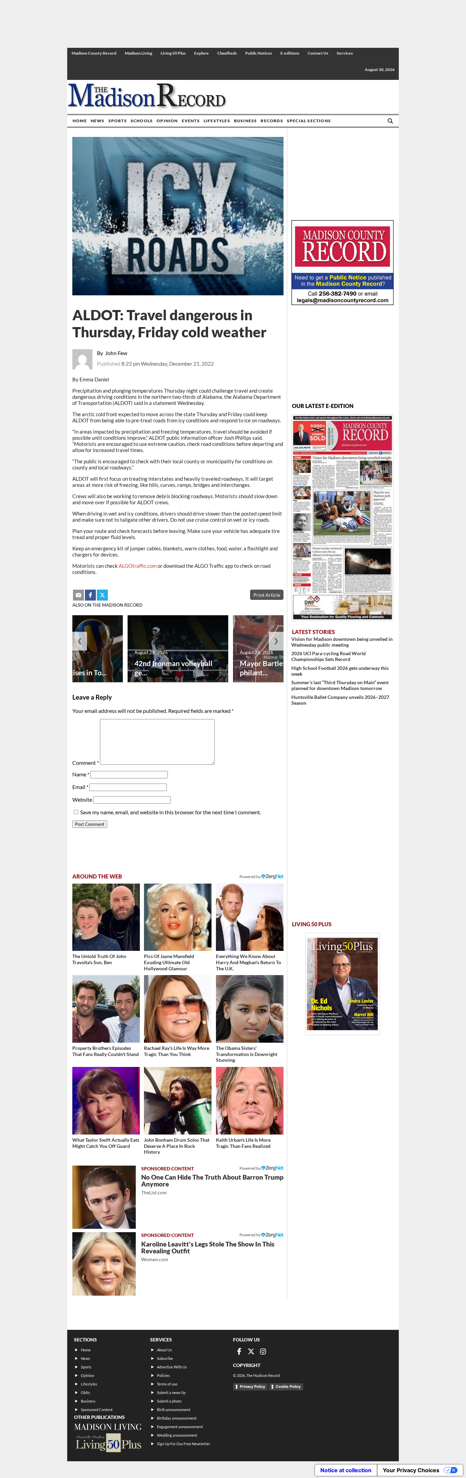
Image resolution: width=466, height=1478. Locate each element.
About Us (164, 1350)
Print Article (266, 595)
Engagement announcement (180, 1426)
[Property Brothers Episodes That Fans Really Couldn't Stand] (106, 1009)
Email (80, 787)
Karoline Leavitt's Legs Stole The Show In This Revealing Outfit (207, 1251)
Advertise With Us (172, 1367)
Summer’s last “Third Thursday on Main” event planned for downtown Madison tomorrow (340, 685)
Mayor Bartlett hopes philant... (274, 668)
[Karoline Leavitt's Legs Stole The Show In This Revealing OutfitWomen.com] (104, 1264)
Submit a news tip (171, 1392)
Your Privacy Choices (411, 1470)
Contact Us (318, 53)
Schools (142, 120)
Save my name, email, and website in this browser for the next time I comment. (170, 812)
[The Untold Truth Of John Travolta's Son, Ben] (106, 917)
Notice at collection (346, 1470)
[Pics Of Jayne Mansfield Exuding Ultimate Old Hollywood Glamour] (178, 917)
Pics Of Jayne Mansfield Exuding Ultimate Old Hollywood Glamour (169, 962)
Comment (85, 762)
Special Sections (309, 120)
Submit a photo (169, 1401)
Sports (117, 120)
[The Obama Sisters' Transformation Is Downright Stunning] (249, 1009)
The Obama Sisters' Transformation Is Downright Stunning (246, 1054)
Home (80, 120)
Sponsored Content (97, 1409)
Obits (85, 1392)
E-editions (289, 53)
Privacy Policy (252, 1386)
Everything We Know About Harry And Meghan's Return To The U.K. (248, 962)
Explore (201, 53)
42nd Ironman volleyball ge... (173, 668)
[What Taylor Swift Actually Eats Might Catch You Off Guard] (106, 1101)
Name (80, 774)
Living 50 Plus (173, 53)
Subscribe (165, 1358)
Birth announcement (173, 1409)
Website (82, 799)
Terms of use (167, 1384)
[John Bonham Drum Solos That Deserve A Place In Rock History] (178, 1101)
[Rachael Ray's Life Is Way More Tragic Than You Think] (178, 1009)
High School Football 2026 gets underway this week (340, 671)
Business (245, 120)
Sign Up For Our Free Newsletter (183, 1443)
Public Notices (258, 53)
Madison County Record (94, 53)
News (98, 120)
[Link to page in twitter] (102, 595)
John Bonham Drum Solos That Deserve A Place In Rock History (176, 1146)
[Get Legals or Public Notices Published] (342, 303)
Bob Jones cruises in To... (68, 672)
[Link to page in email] (78, 595)
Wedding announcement (177, 1435)
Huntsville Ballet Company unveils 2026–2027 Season (340, 700)
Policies (163, 1375)
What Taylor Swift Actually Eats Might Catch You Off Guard (105, 1143)
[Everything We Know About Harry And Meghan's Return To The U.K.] (249, 917)
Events (191, 120)
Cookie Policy (288, 1386)
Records (272, 120)
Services (345, 53)
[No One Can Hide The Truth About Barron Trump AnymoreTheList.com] (104, 1197)
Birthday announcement (176, 1418)
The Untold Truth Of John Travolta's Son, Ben (99, 959)
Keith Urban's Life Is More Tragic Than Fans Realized (243, 1143)
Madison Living (138, 53)
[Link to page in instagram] (263, 1351)
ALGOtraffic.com (138, 566)
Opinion (167, 120)
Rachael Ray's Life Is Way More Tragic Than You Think (176, 1051)
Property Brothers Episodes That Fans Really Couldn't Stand (105, 1051)
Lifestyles (217, 120)
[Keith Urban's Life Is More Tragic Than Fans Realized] (249, 1101)
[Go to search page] (390, 121)
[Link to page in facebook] (90, 595)
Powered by (250, 1168)
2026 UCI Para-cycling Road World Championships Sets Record (328, 656)
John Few (116, 353)
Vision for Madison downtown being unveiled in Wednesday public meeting (342, 642)
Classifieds (227, 53)
